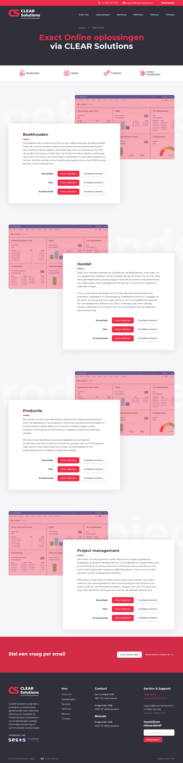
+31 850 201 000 (109, 3)
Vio (172, 758)
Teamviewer (167, 3)
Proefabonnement (93, 173)
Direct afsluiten (68, 173)
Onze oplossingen (129, 654)
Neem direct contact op (157, 654)
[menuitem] (84, 14)
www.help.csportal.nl (155, 698)
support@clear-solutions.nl (139, 3)
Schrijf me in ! (153, 740)
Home (82, 27)
